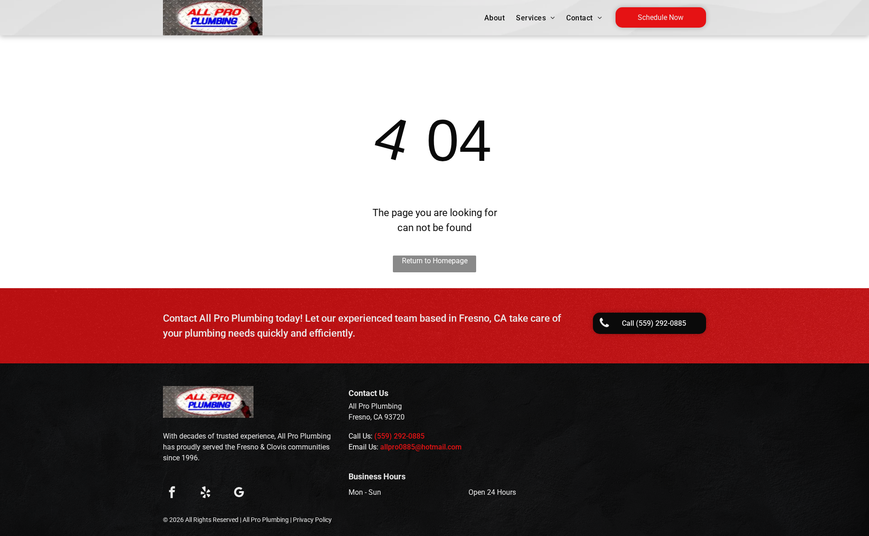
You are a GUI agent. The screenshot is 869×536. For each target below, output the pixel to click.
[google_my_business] (239, 493)
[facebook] (172, 493)
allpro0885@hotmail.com (421, 447)
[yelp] (205, 493)
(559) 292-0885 (399, 436)
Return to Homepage (435, 260)
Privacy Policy (312, 519)
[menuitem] (495, 18)
